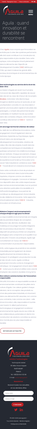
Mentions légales (25, 421)
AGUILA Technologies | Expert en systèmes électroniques (13, 10)
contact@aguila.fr (21, 378)
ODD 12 (25, 241)
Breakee (3, 99)
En (34, 2)
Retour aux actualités (12, 331)
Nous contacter (24, 1)
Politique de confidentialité (18, 424)
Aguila (6, 49)
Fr (32, 2)
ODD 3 (22, 120)
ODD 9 (22, 200)
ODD (21, 67)
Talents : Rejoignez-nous (9, 1)
